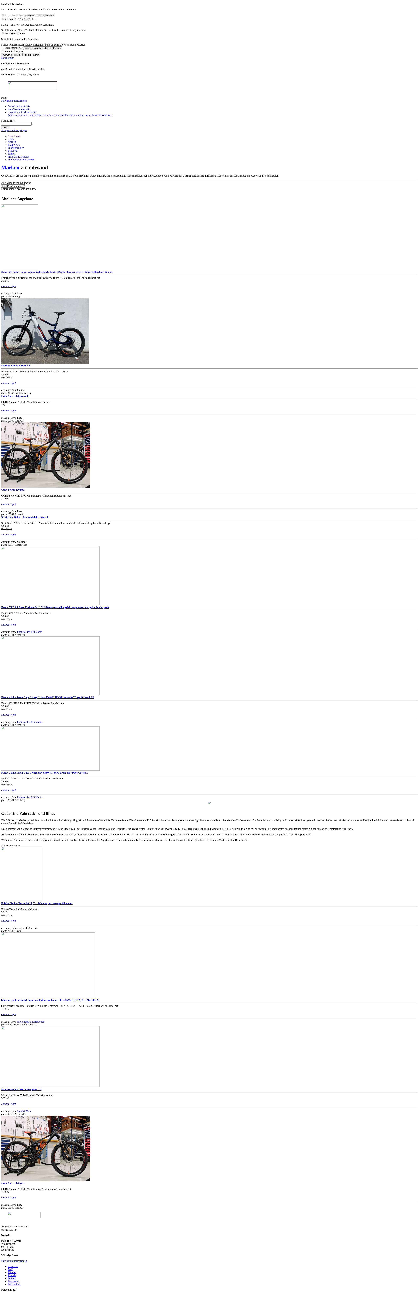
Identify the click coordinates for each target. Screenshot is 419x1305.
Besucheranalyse (14, 48)
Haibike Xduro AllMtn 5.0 (15, 365)
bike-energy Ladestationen (30, 1021)
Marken (10, 167)
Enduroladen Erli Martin (29, 631)
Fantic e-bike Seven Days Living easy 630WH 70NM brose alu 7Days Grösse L (44, 772)
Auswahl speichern (11, 55)
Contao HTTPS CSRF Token (20, 19)
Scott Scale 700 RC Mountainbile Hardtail (24, 517)
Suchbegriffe (8, 120)
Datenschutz (7, 57)
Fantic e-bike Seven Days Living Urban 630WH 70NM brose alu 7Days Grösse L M (47, 697)
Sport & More (24, 1111)
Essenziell (10, 15)
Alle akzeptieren (31, 55)
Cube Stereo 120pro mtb (15, 396)
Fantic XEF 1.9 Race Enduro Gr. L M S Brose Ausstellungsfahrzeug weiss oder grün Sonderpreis (55, 607)
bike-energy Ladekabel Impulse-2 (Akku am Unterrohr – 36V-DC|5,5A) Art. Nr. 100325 (50, 1000)
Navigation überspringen (14, 100)
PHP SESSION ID (15, 33)
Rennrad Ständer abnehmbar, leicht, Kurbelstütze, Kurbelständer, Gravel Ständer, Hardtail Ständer (57, 272)
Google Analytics (14, 51)
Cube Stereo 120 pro (12, 489)
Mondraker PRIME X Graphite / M (21, 1089)
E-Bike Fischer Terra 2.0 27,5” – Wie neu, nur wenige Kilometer (37, 903)
